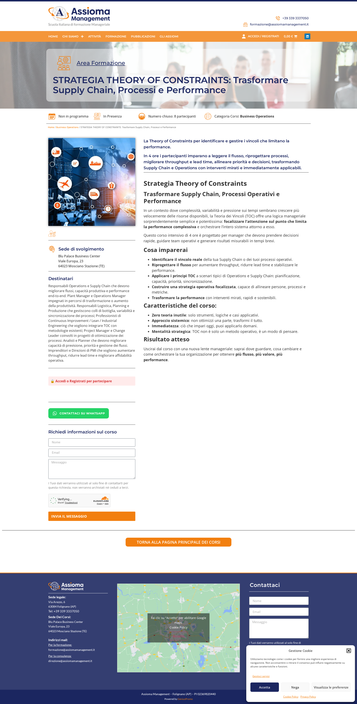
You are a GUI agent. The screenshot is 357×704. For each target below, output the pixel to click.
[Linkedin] (307, 36)
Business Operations (257, 116)
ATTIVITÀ (94, 36)
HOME (53, 36)
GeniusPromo (185, 698)
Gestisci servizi (261, 676)
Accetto (178, 636)
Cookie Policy (290, 696)
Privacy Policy (308, 696)
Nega (295, 687)
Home (51, 127)
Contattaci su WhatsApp (82, 413)
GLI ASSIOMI (169, 36)
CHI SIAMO (70, 36)
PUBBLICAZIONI (143, 36)
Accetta (264, 687)
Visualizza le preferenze (331, 687)
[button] (349, 651)
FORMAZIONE (116, 36)
